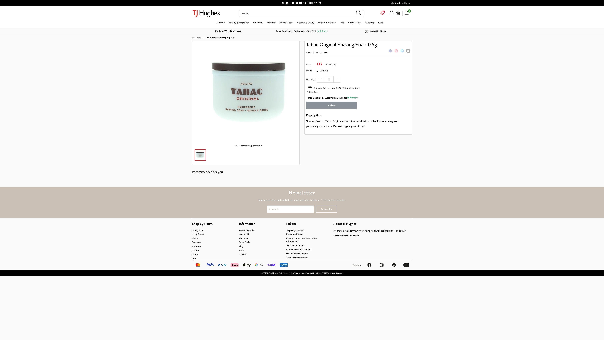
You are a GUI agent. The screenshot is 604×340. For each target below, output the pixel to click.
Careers (242, 254)
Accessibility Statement (297, 257)
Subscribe (326, 209)
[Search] (360, 13)
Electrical (258, 22)
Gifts (380, 22)
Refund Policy (313, 92)
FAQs (241, 250)
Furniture (271, 22)
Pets (342, 22)
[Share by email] (408, 51)
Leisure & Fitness (327, 22)
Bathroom (196, 246)
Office (195, 254)
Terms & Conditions (295, 245)
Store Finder (244, 242)
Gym (194, 258)
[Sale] (382, 13)
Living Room (198, 234)
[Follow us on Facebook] (370, 264)
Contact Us (244, 234)
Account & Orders (247, 230)
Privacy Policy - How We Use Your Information (301, 240)
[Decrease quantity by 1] (320, 79)
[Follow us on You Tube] (406, 264)
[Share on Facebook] (390, 51)
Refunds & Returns (294, 234)
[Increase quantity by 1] (337, 79)
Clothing (369, 22)
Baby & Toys (354, 22)
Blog (241, 246)
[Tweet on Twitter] (402, 51)
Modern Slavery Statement (298, 249)
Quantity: (310, 79)
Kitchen (195, 238)
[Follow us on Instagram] (382, 264)
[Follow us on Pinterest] (394, 264)
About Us (243, 238)
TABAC (308, 52)
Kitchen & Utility (305, 22)
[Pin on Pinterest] (396, 51)
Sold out (331, 105)
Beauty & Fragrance (239, 22)
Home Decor (286, 22)
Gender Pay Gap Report (297, 253)
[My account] (391, 13)
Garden (221, 22)
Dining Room (198, 230)
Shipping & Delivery (295, 230)
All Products (196, 37)
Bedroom (196, 242)
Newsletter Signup (402, 3)
